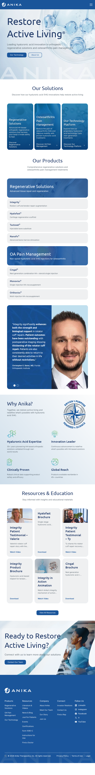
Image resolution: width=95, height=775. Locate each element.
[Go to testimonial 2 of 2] (18, 385)
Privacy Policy (63, 756)
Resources (27, 701)
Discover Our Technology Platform (72, 145)
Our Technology (17, 55)
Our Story (44, 714)
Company (44, 701)
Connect (61, 701)
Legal (88, 756)
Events (25, 722)
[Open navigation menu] (91, 4)
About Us (35, 55)
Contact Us (61, 710)
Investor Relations (64, 705)
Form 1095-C (27, 731)
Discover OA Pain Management (43, 145)
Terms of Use (77, 756)
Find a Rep (61, 714)
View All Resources (47, 613)
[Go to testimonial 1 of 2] (14, 385)
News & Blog (27, 713)
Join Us (43, 719)
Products (9, 701)
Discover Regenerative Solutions (14, 145)
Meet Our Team (46, 710)
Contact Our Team (15, 662)
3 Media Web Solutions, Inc (6, 756)
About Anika (45, 705)
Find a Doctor (27, 742)
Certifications (28, 726)
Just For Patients (29, 717)
